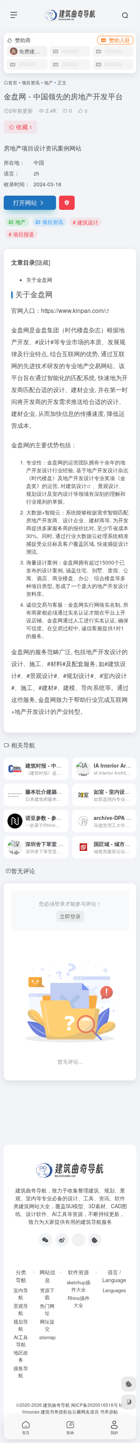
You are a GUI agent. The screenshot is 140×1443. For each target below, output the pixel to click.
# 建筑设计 (85, 222)
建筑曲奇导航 (31, 1190)
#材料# (56, 663)
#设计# (44, 342)
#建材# (47, 687)
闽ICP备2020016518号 (94, 1405)
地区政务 (20, 1356)
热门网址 (47, 1309)
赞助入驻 (119, 40)
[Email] (78, 1240)
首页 (12, 82)
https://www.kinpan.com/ (73, 310)
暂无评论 (23, 871)
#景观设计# (42, 675)
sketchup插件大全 (78, 1286)
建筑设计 (76, 485)
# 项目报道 (21, 234)
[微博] (62, 1240)
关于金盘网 (39, 279)
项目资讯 (31, 82)
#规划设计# (78, 675)
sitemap (47, 1337)
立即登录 (70, 916)
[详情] (64, 768)
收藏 (24, 126)
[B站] (95, 1240)
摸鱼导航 (20, 1372)
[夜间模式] (128, 1401)
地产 (48, 82)
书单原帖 (109, 1411)
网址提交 (47, 1325)
